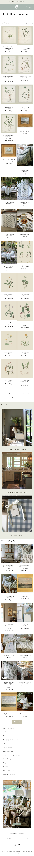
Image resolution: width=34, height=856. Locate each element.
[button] (3, 7)
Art (4, 743)
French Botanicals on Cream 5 (9, 353)
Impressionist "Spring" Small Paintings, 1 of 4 (25, 131)
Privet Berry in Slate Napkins (25, 203)
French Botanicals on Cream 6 (25, 353)
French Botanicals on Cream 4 (9, 323)
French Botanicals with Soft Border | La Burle (25, 77)
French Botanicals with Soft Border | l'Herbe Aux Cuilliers (9, 78)
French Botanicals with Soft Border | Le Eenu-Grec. (25, 107)
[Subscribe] (27, 838)
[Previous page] (5, 393)
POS (22, 851)
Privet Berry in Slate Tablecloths (9, 203)
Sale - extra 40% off (9, 728)
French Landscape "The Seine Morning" (25, 596)
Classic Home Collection (16, 449)
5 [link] (28, 393)
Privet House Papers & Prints (13, 851)
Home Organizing (8, 751)
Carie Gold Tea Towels (25, 655)
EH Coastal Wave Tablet (25, 625)
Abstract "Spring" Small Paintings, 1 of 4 (9, 160)
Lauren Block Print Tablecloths (9, 267)
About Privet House (9, 774)
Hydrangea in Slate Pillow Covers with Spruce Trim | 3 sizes (9, 683)
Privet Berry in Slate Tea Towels (9, 235)
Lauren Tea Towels (25, 234)
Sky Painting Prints (9, 713)
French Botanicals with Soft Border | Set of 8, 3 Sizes (9, 567)
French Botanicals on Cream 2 (9, 295)
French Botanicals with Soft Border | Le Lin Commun (25, 48)
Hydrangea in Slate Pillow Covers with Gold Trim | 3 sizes (25, 567)
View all (17, 722)
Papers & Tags (16, 535)
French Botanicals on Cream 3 (25, 295)
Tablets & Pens (7, 747)
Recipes (5, 766)
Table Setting (7, 759)
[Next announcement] (31, 2)
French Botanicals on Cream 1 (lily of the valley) (25, 382)
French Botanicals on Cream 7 (9, 381)
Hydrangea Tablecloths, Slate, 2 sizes (25, 683)
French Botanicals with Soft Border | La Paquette (9, 48)
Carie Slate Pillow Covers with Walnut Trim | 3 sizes (9, 596)
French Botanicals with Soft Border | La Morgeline (9, 137)
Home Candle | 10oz (25, 713)
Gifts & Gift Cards (8, 770)
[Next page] (22, 397)
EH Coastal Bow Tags (9, 655)
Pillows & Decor (8, 736)
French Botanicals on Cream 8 (25, 324)
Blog (4, 762)
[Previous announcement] (3, 2)
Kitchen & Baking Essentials (16, 492)
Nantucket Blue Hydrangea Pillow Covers (25, 170)
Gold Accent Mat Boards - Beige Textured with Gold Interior (9, 626)
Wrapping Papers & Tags (10, 739)
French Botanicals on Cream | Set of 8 (25, 266)
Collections (6, 732)
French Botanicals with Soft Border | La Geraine (9, 107)
